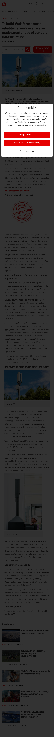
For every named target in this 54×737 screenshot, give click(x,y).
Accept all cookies (27, 134)
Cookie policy (40, 125)
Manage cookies (27, 151)
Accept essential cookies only (27, 143)
